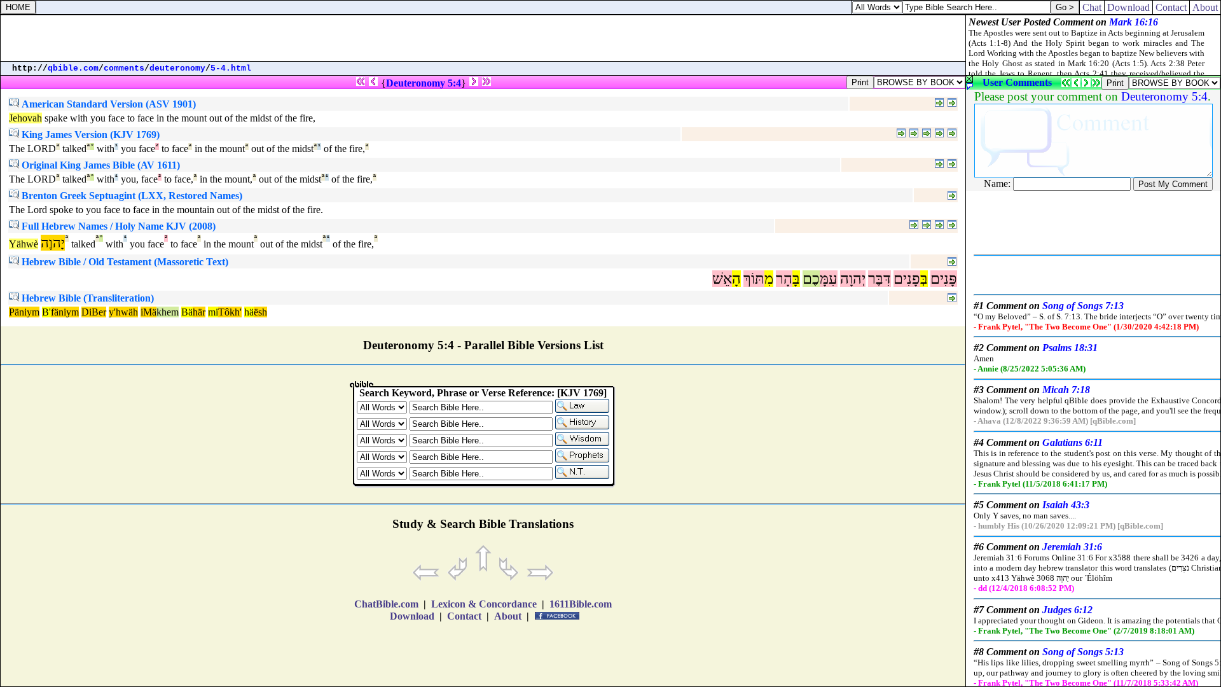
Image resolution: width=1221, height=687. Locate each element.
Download (1128, 7)
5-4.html (230, 68)
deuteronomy (177, 68)
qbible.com (73, 68)
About (1205, 7)
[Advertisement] (483, 38)
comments (124, 68)
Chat (1092, 7)
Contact (1171, 7)
